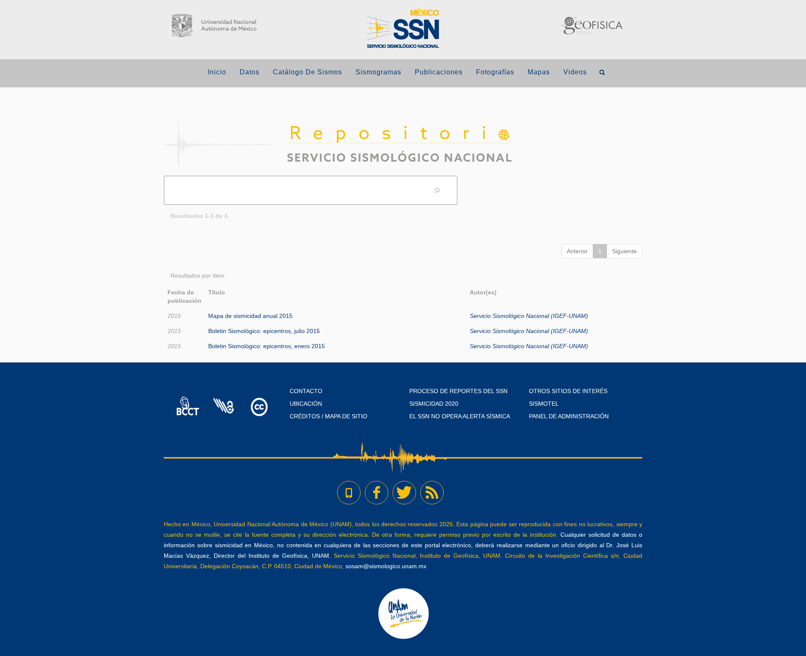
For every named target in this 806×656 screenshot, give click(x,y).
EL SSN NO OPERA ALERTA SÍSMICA (459, 416)
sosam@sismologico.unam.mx (386, 566)
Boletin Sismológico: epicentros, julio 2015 (264, 331)
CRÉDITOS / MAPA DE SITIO (328, 416)
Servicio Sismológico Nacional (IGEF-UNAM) (529, 315)
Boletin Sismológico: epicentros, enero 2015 (266, 346)
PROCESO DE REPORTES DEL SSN (458, 391)
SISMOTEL (544, 403)
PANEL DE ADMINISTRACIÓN (569, 416)
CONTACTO (306, 391)
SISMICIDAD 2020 (433, 403)
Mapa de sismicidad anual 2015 (250, 315)
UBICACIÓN (306, 403)
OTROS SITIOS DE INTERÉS (568, 391)
